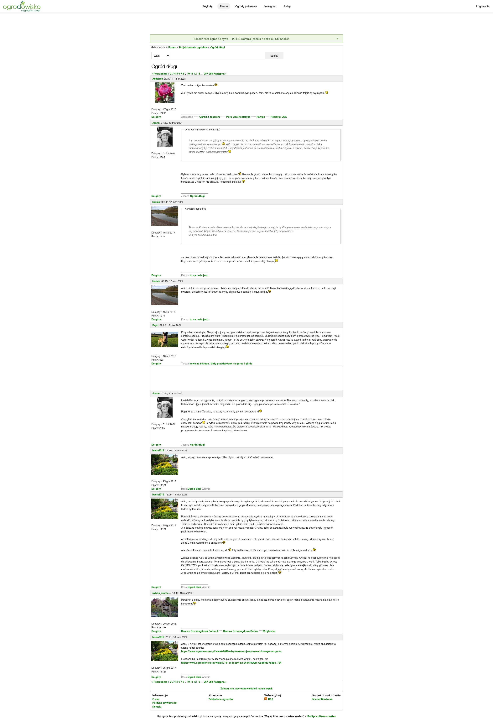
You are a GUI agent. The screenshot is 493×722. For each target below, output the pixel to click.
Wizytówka (268, 631)
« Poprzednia (159, 73)
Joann (156, 122)
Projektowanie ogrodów (193, 47)
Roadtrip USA (279, 116)
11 (191, 73)
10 (188, 73)
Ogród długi (217, 47)
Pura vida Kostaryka (238, 116)
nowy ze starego (199, 363)
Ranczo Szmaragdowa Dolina (241, 631)
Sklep (287, 6)
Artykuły (207, 6)
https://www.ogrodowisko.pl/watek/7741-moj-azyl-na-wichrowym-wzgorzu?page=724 (231, 662)
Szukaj (274, 55)
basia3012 (158, 450)
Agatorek (157, 78)
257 (206, 73)
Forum (224, 6)
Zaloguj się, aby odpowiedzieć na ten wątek (246, 688)
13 (198, 73)
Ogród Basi (194, 488)
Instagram (270, 6)
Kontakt (156, 706)
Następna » (220, 73)
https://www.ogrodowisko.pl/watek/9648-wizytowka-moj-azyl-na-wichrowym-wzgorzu (231, 651)
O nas (155, 699)
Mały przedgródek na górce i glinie (231, 363)
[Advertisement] (246, 24)
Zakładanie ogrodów (221, 699)
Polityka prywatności (164, 702)
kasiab (156, 202)
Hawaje (261, 116)
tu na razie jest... (199, 275)
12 (195, 73)
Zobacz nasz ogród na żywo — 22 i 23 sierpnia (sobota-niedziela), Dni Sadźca (241, 39)
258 (211, 73)
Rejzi (155, 325)
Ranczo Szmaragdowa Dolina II (200, 631)
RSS (270, 699)
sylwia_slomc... (161, 593)
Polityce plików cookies (321, 716)
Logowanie (482, 6)
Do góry (156, 116)
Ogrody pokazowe (246, 6)
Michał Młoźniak (322, 699)
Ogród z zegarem (209, 116)
